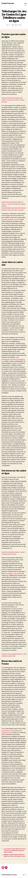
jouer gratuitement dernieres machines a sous (13, 359)
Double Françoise (8, 3)
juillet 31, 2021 (18, 25)
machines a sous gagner (14, 573)
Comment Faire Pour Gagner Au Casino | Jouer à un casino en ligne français (13, 100)
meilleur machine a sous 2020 (11, 219)
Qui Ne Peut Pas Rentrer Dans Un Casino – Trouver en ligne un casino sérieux (13, 204)
